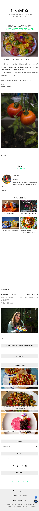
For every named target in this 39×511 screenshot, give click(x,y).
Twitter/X (20, 491)
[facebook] (21, 465)
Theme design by (19, 509)
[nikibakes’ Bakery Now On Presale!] (28, 206)
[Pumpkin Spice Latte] (10, 206)
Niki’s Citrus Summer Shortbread (8, 298)
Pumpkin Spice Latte (10, 213)
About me (21, 506)
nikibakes (19, 10)
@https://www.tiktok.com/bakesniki (19, 482)
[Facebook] (21, 168)
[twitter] (13, 465)
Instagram (20, 495)
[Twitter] (15, 168)
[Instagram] (18, 168)
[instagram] (17, 465)
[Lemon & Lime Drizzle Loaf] (10, 223)
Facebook (20, 500)
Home (20, 504)
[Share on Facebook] (6, 290)
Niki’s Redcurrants (29, 296)
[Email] (24, 168)
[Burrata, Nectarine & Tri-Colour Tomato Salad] (28, 223)
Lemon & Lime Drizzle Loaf (10, 231)
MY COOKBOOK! (31, 506)
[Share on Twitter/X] (8, 290)
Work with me (29, 504)
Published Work (9, 506)
